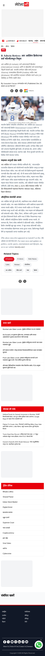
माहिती (3, 619)
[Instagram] (15, 641)
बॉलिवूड (26, 616)
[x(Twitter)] (16, 90)
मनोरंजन (27, 612)
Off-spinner (9, 259)
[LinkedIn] (19, 641)
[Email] (26, 641)
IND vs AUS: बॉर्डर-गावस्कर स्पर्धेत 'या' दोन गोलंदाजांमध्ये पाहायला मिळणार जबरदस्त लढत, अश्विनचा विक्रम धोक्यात (21, 189)
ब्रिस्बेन (35, 270)
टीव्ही (26, 622)
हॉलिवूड (26, 619)
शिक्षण (3, 622)
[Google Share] (29, 92)
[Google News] (23, 641)
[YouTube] (12, 641)
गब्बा (28, 270)
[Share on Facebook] (20, 281)
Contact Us (23, 647)
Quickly (11, 41)
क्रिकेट (13, 46)
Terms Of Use (14, 647)
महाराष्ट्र (30, 41)
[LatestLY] (22, 5)
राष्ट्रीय (36, 41)
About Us (6, 647)
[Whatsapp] (21, 90)
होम (2, 46)
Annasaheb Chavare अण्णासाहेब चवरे (15, 83)
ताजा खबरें (7, 323)
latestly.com (19, 247)
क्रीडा (7, 46)
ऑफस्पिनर (27, 265)
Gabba (7, 265)
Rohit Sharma (32, 259)
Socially (23, 41)
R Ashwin (20, 259)
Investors (30, 647)
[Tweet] (24, 281)
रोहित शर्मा (19, 270)
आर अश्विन (8, 270)
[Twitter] (8, 641)
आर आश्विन (5, 164)
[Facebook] (12, 90)
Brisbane (17, 265)
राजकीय (4, 616)
